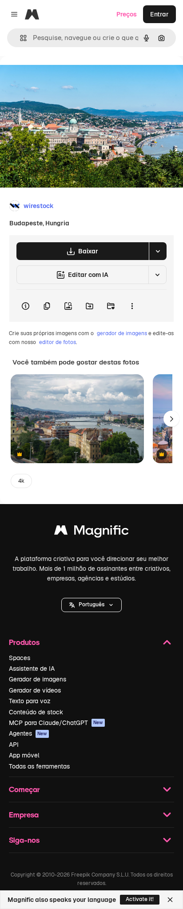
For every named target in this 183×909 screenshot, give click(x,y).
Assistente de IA (32, 669)
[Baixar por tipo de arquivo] (158, 251)
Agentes (28, 733)
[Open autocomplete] (20, 38)
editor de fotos (57, 342)
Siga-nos (24, 840)
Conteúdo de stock (36, 712)
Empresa (24, 814)
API (14, 745)
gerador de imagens (122, 333)
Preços (126, 14)
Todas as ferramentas (39, 766)
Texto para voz (30, 701)
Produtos (24, 642)
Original (56, 76)
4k (21, 481)
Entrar (159, 14)
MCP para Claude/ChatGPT (56, 723)
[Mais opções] (132, 306)
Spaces (19, 658)
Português (91, 604)
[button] (91, 605)
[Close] (170, 899)
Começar (24, 789)
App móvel (24, 755)
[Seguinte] (171, 418)
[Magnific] (91, 532)
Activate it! (140, 899)
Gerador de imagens (37, 679)
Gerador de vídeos (35, 690)
